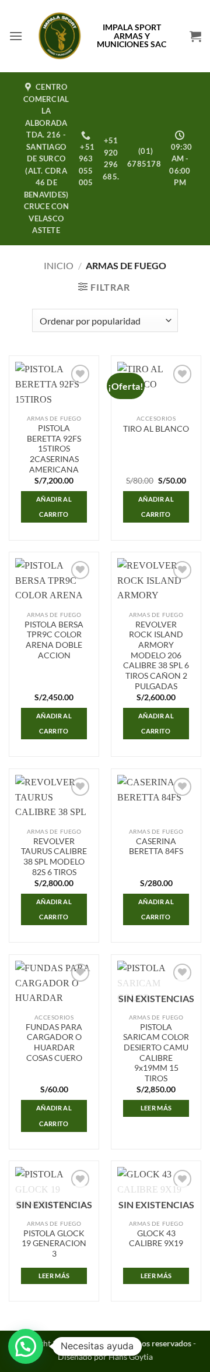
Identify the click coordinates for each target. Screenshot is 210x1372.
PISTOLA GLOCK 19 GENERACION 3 (54, 1243)
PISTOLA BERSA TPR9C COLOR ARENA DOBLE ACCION (53, 640)
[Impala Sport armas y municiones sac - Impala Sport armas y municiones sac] (59, 36)
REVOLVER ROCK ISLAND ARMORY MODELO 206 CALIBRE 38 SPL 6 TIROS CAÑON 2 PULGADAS (156, 655)
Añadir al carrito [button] (54, 506)
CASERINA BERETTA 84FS (156, 846)
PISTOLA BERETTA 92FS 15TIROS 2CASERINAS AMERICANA (54, 449)
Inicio (59, 265)
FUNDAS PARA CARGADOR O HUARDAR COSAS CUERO (54, 1042)
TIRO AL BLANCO (156, 428)
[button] (16, 36)
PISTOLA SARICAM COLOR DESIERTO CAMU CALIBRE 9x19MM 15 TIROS (156, 1052)
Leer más (156, 1108)
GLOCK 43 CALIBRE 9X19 (156, 1238)
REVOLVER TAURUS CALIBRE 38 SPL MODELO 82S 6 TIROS (54, 857)
